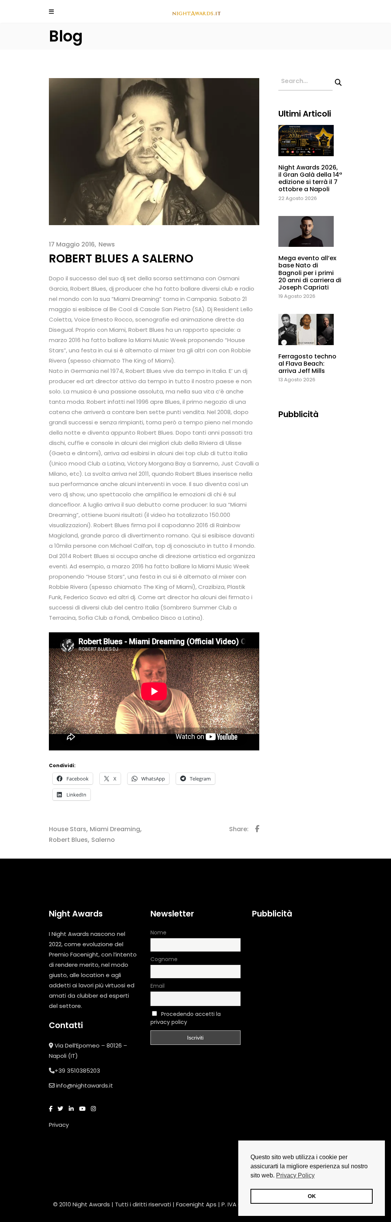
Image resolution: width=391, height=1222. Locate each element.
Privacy (59, 1125)
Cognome (164, 959)
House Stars (67, 829)
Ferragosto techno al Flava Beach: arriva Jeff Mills (307, 363)
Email (157, 986)
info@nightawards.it (84, 1085)
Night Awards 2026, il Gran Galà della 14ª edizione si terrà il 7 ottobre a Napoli (310, 178)
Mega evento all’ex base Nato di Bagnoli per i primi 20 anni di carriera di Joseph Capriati (309, 273)
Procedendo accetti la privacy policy (185, 1018)
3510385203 (83, 1071)
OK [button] (312, 1196)
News (107, 244)
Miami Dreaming (115, 829)
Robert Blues (68, 839)
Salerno (103, 839)
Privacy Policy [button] (295, 1175)
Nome (158, 932)
